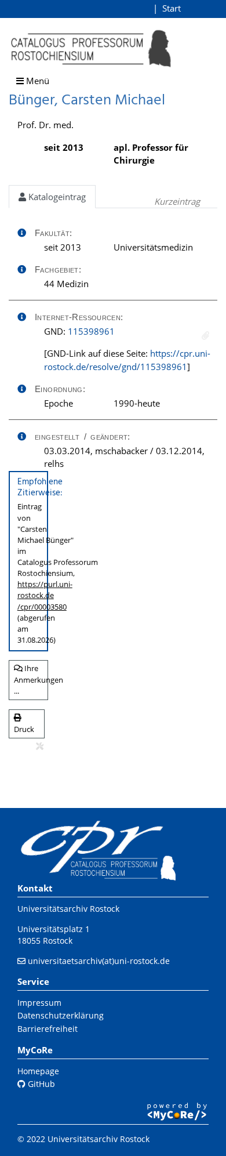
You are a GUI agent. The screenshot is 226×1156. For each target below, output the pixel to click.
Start (171, 8)
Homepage (38, 1071)
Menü (36, 80)
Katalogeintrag (56, 196)
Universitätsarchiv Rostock (68, 908)
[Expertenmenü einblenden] (39, 746)
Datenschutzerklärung (60, 1015)
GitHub (40, 1083)
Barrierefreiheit (47, 1028)
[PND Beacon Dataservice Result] (205, 335)
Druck (24, 729)
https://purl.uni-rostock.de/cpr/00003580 (44, 595)
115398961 (91, 331)
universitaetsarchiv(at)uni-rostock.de (99, 960)
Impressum (39, 1002)
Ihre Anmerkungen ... (31, 679)
